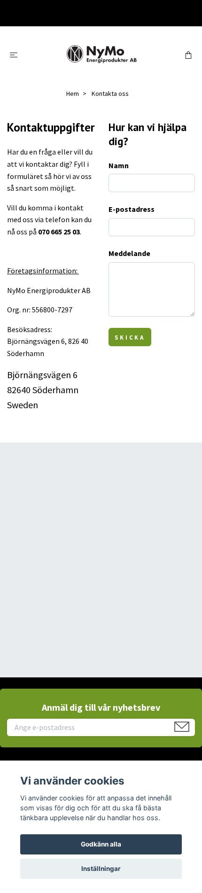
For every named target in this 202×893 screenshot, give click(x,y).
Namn (119, 165)
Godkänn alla (101, 844)
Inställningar (101, 868)
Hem (72, 93)
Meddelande (129, 253)
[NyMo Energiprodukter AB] (101, 54)
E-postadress (132, 209)
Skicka (130, 337)
